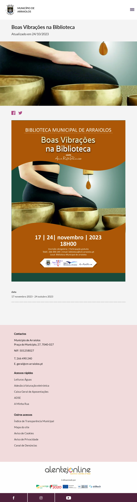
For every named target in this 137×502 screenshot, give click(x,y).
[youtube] (69, 497)
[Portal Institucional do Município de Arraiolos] (35, 9)
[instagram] (41, 497)
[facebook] (14, 497)
